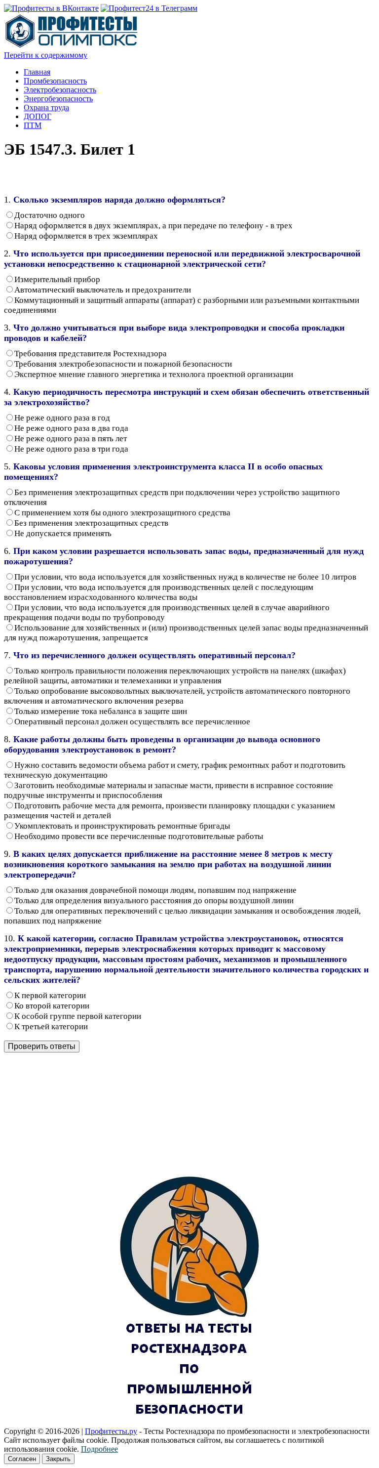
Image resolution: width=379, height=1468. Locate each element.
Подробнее (99, 1449)
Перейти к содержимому (45, 55)
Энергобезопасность (58, 98)
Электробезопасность (60, 89)
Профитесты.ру (111, 1431)
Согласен (22, 1459)
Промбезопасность (55, 81)
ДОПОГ (37, 116)
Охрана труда (46, 107)
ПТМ (32, 125)
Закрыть (58, 1459)
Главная (37, 72)
